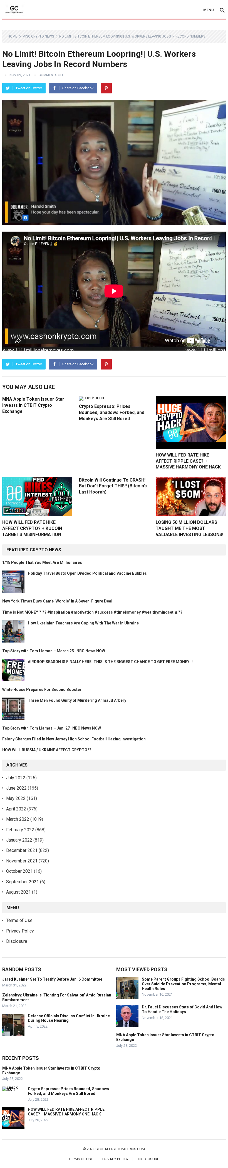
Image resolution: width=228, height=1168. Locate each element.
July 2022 (15, 777)
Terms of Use (19, 920)
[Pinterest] (106, 88)
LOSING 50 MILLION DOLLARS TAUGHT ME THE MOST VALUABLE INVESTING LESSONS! (189, 528)
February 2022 (20, 829)
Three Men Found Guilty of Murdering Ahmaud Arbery (77, 700)
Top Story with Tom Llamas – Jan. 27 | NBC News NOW (51, 728)
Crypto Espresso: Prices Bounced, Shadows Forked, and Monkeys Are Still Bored (111, 412)
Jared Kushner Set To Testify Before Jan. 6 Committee (52, 979)
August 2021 (18, 892)
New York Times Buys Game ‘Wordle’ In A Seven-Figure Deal (57, 601)
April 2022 (16, 809)
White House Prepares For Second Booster (41, 689)
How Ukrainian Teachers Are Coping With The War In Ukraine (83, 623)
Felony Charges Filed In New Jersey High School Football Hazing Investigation (74, 739)
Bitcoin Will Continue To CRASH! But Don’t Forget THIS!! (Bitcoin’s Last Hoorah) (113, 486)
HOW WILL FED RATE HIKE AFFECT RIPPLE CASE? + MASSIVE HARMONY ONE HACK (188, 461)
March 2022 (17, 819)
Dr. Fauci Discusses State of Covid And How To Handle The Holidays (182, 1009)
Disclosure (16, 941)
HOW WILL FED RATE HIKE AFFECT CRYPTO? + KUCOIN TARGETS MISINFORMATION (32, 528)
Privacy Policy (20, 931)
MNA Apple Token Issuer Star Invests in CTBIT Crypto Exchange (33, 405)
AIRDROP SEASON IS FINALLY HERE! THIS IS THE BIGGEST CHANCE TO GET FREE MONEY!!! (110, 661)
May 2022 (16, 798)
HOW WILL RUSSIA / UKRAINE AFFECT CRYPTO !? (46, 750)
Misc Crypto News (38, 36)
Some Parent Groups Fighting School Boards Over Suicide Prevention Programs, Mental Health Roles (183, 984)
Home (12, 36)
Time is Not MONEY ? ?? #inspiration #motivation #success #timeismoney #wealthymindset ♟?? (92, 612)
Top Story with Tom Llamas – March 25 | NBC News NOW (53, 651)
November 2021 (22, 861)
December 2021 (22, 850)
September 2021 (22, 881)
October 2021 (19, 871)
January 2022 (19, 840)
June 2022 (16, 788)
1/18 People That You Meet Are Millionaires (42, 562)
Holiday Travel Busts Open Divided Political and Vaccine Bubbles (87, 573)
